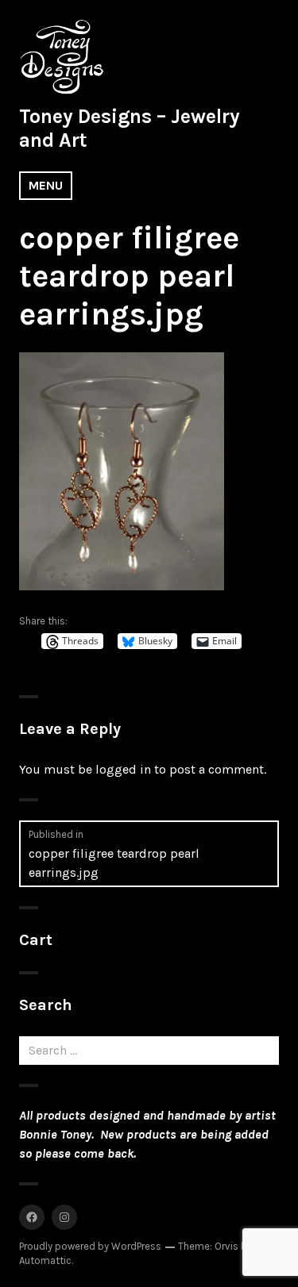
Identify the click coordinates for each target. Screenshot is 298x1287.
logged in (123, 769)
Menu (46, 185)
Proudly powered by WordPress (90, 1246)
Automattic (45, 1260)
